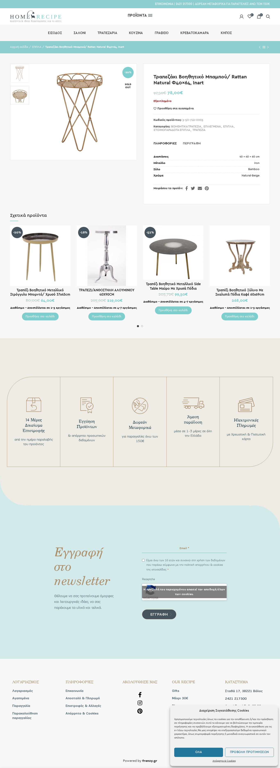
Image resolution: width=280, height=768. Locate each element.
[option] (19, 73)
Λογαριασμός (22, 691)
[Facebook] (186, 188)
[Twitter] (192, 188)
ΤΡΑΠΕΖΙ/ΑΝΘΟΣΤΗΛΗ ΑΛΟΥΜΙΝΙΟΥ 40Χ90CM (106, 292)
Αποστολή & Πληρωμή (83, 698)
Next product (268, 47)
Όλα (198, 752)
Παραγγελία (21, 706)
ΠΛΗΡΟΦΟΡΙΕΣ (165, 143)
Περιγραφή (192, 143)
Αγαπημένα (20, 698)
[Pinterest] (206, 188)
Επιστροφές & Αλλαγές (83, 706)
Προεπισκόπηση (67, 232)
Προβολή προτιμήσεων (249, 752)
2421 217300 (184, 4)
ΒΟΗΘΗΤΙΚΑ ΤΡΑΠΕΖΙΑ (186, 126)
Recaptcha (148, 579)
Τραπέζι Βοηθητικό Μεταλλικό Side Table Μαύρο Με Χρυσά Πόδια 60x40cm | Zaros (173, 288)
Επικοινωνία (74, 691)
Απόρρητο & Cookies (224, 761)
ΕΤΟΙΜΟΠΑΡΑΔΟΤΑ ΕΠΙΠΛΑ (172, 130)
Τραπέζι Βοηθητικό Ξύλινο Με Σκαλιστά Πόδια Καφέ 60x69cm (239, 292)
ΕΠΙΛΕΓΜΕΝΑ (212, 126)
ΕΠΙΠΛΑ (36, 47)
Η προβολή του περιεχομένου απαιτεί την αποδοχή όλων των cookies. (184, 592)
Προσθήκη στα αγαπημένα (175, 108)
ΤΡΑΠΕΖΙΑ (198, 130)
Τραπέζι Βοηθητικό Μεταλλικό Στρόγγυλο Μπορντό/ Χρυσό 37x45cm (40, 292)
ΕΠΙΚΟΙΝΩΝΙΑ (164, 4)
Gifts (175, 691)
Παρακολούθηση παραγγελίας (25, 715)
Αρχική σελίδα (19, 47)
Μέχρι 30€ (180, 698)
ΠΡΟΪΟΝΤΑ (137, 15)
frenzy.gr (149, 761)
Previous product (260, 47)
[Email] (199, 188)
